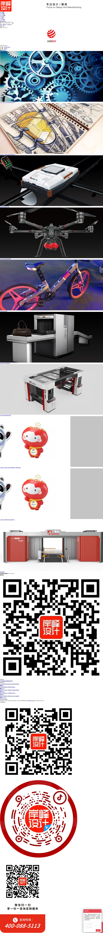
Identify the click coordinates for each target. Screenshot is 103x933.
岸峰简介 (2, 696)
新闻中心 (4, 24)
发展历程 (17, 696)
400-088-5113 (10, 681)
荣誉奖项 (9, 696)
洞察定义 (2, 690)
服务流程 (17, 690)
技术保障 (9, 693)
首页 (1, 24)
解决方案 (2, 693)
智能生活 (13, 687)
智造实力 (5, 693)
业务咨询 (2, 699)
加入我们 (5, 699)
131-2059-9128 (3, 681)
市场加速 (13, 690)
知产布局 (13, 693)
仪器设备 (9, 687)
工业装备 (2, 687)
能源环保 (5, 687)
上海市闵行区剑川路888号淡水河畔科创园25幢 (9, 684)
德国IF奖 (5, 48)
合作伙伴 (13, 696)
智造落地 (9, 690)
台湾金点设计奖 (7, 47)
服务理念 (5, 696)
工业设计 (5, 690)
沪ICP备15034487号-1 (31, 700)
